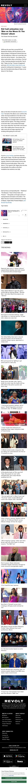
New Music (4, 26)
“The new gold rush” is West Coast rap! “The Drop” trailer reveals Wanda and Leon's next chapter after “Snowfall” (12, 497)
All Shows (4, 715)
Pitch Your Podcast (7, 721)
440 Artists (5, 725)
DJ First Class (7, 39)
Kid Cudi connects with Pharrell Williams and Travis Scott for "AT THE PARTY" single (19, 149)
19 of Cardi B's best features (9, 585)
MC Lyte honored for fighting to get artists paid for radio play (11, 361)
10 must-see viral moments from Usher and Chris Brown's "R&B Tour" (12, 692)
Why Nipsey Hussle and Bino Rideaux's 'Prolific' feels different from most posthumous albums (12, 628)
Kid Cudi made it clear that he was (16, 65)
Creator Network (6, 723)
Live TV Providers (6, 719)
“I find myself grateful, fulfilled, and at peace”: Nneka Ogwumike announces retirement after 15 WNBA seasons (12, 407)
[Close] (26, 769)
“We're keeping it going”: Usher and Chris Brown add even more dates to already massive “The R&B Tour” (13, 542)
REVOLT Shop (6, 739)
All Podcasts (5, 717)
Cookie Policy (11, 775)
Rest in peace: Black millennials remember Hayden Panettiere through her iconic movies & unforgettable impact (13, 564)
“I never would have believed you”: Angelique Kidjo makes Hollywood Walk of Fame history (12, 429)
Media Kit (18, 721)
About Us (18, 715)
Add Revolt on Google (10, 41)
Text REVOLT (5, 737)
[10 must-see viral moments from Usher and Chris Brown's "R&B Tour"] (14, 682)
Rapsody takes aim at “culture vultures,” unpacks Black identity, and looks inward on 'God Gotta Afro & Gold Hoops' (13, 270)
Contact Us (5, 735)
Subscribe (4, 733)
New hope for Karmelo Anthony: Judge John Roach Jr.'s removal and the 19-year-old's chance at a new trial (13, 316)
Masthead (18, 717)
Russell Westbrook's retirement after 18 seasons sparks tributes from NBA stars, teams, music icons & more (13, 671)
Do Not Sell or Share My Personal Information (14, 778)
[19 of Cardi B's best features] (14, 576)
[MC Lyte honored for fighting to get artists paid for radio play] (14, 351)
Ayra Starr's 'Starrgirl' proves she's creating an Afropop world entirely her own (12, 605)
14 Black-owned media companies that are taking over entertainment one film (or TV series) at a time (13, 451)
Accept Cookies (14, 781)
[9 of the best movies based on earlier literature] (14, 639)
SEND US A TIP (14, 750)
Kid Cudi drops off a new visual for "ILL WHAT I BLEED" (18, 140)
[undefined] (7, 141)
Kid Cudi (7, 242)
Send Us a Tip (19, 719)
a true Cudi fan (10, 155)
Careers (18, 723)
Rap (10, 242)
